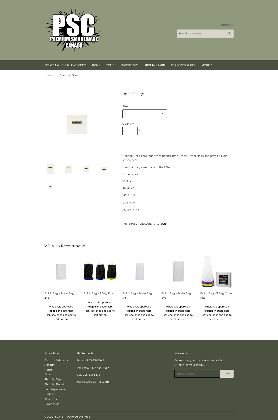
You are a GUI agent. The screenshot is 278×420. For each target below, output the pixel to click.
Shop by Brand (154, 65)
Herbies (49, 394)
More (205, 65)
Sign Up (226, 374)
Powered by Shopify (79, 416)
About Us (50, 399)
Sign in (225, 24)
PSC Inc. (58, 416)
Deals (110, 65)
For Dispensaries (183, 65)
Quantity (128, 123)
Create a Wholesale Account (65, 65)
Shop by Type (129, 65)
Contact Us (51, 404)
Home (96, 65)
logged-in (54, 310)
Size (125, 106)
